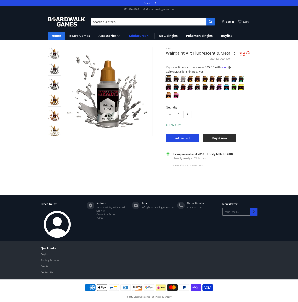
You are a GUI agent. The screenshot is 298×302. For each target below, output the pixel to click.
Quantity (171, 107)
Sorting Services (50, 260)
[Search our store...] (210, 21)
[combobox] (153, 21)
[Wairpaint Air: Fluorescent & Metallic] (54, 53)
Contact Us (47, 272)
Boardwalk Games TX (143, 296)
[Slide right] (150, 91)
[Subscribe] (253, 212)
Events (44, 266)
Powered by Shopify (162, 296)
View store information (188, 165)
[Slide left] (65, 91)
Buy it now (219, 138)
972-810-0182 (131, 9)
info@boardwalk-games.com (158, 9)
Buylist (44, 254)
